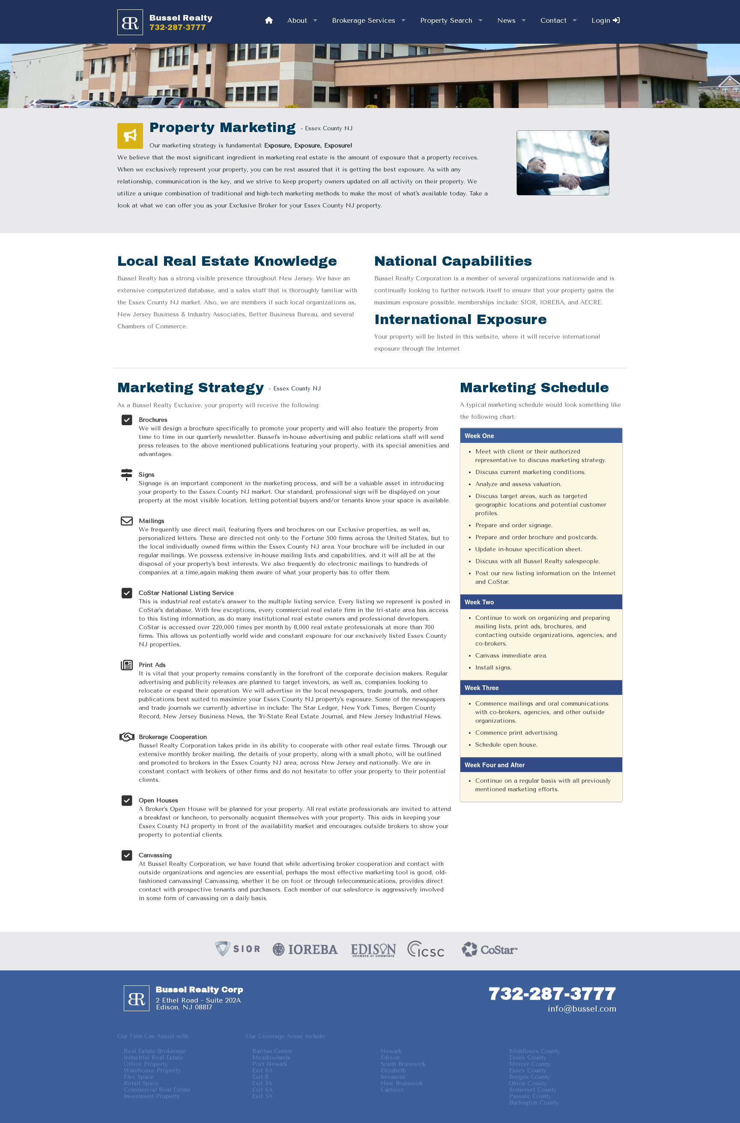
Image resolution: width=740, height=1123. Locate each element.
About (297, 20)
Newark (391, 1051)
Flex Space (139, 1077)
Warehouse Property (152, 1070)
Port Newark (269, 1064)
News (506, 20)
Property (446, 20)
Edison (390, 1057)
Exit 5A (262, 1096)
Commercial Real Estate (157, 1090)
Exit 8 (260, 1077)
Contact (553, 20)
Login (602, 20)
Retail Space (141, 1083)
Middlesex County (534, 1051)
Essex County (527, 1057)
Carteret (392, 1090)
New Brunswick (402, 1083)
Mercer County (530, 1064)
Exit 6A (262, 1090)
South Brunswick (403, 1064)
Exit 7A (262, 1083)
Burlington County (534, 1102)
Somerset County (533, 1090)
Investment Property (152, 1096)
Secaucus (393, 1077)
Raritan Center (272, 1051)
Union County (528, 1083)
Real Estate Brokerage (155, 1051)
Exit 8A (262, 1070)
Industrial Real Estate (153, 1057)
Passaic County (530, 1096)
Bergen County (529, 1077)
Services (363, 20)
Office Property (146, 1064)
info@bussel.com (582, 1009)
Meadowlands (271, 1057)
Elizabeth (393, 1070)
